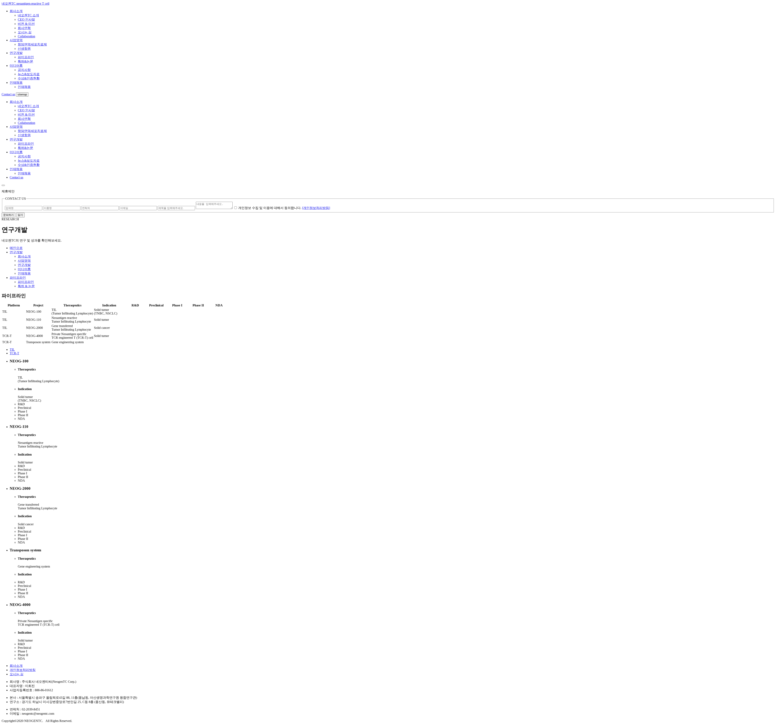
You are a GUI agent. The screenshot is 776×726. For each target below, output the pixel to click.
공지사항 (24, 70)
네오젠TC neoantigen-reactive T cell (25, 3)
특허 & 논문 (26, 286)
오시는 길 (25, 32)
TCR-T (14, 353)
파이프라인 (26, 57)
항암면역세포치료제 (32, 44)
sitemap (22, 94)
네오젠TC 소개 (28, 15)
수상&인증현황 (29, 78)
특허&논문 (25, 61)
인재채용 (16, 82)
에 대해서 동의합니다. (269, 208)
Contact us (8, 94)
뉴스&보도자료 (29, 74)
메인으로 (16, 248)
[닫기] (3, 185)
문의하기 (8, 214)
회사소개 (16, 11)
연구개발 (16, 53)
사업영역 (16, 40)
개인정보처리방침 (23, 670)
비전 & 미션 (26, 23)
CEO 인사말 (26, 19)
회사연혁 (24, 28)
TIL (12, 349)
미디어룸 (16, 65)
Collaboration (26, 36)
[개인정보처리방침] (316, 208)
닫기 (20, 214)
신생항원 (24, 48)
